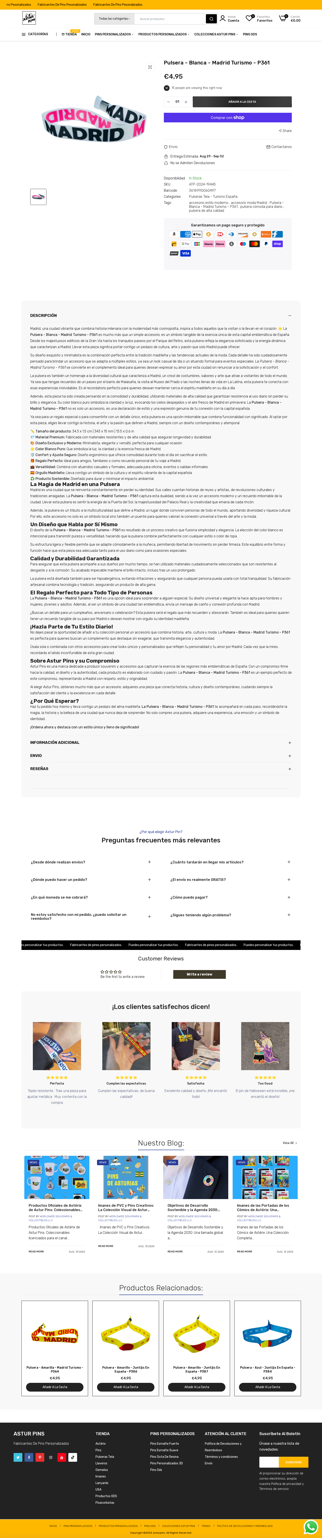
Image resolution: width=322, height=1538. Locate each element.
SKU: (167, 184)
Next (289, 1348)
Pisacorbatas (105, 1503)
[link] (56, 1177)
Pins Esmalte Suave (164, 1450)
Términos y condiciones (221, 1457)
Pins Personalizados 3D (166, 1463)
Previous (32, 1348)
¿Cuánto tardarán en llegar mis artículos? (207, 862)
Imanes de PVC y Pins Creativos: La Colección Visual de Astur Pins (126, 1207)
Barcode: (171, 191)
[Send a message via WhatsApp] (311, 1527)
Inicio (85, 34)
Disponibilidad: (175, 178)
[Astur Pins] (29, 18)
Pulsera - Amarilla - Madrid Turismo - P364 (55, 1369)
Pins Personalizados (113, 34)
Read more (36, 1251)
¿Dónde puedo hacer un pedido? (59, 880)
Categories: (172, 197)
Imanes (101, 1476)
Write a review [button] (199, 974)
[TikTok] (72, 1457)
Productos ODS (106, 1496)
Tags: (168, 203)
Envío (208, 1463)
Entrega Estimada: (184, 156)
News (33, 1162)
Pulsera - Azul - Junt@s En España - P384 (267, 1369)
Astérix (101, 1444)
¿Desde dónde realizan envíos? (58, 862)
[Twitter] (18, 1457)
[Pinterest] (39, 1457)
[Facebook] (29, 1457)
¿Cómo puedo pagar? (189, 897)
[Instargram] (50, 1457)
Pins (98, 1450)
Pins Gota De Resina (164, 1457)
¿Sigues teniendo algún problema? (200, 915)
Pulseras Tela (105, 1457)
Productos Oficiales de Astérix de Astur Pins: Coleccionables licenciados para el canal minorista (55, 1207)
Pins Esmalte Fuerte (164, 1444)
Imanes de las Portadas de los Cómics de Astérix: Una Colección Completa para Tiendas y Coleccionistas (263, 1207)
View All (288, 1143)
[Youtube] (61, 1457)
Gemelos (102, 1470)
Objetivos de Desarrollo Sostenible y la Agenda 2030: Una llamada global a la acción (193, 1207)
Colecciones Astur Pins (215, 34)
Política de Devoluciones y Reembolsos (244, 1526)
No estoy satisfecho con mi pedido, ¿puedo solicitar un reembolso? (78, 917)
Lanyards (102, 1483)
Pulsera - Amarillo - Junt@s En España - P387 (196, 1369)
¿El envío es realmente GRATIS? (198, 880)
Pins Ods (250, 34)
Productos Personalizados (162, 34)
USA (98, 1489)
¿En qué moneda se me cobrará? (59, 897)
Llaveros (101, 1463)
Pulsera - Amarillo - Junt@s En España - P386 (125, 1369)
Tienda (71, 33)
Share (287, 131)
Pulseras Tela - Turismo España (213, 196)
